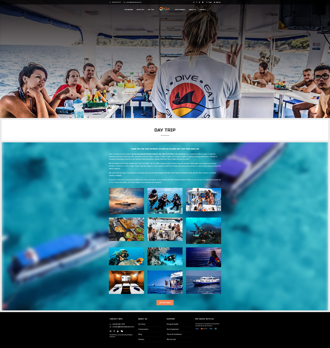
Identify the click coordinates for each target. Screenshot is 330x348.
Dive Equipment (173, 329)
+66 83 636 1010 (116, 2)
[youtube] (199, 2)
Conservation (143, 329)
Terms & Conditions (174, 334)
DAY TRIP (151, 9)
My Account (171, 339)
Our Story (141, 324)
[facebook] (196, 2)
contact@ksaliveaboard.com (123, 327)
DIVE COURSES (180, 9)
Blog (140, 334)
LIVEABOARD (128, 9)
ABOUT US (192, 9)
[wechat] (203, 2)
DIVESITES (140, 9)
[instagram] (193, 2)
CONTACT (202, 9)
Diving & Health (172, 324)
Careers (141, 339)
